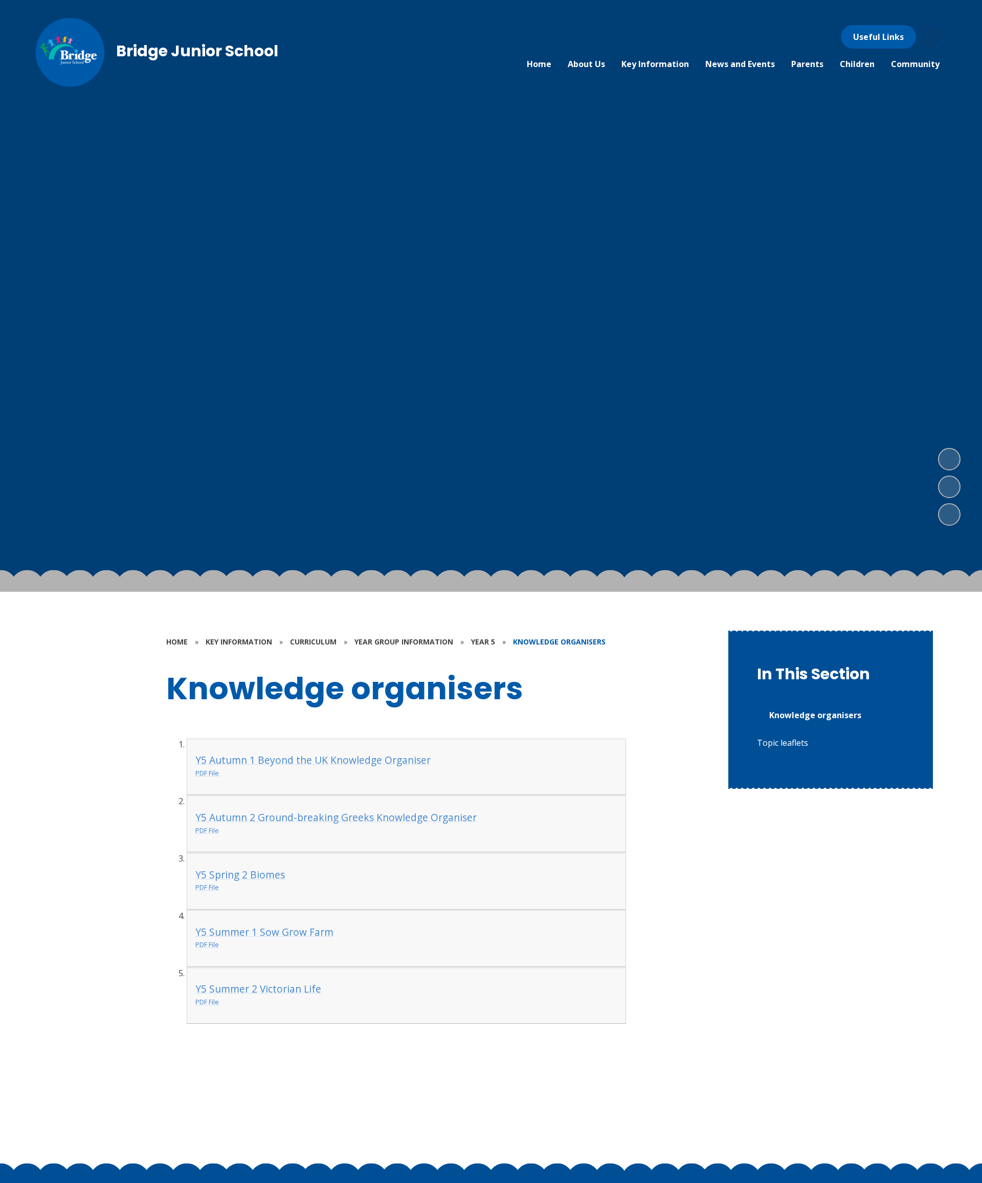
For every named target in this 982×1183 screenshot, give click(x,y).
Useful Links (878, 36)
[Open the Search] (932, 37)
